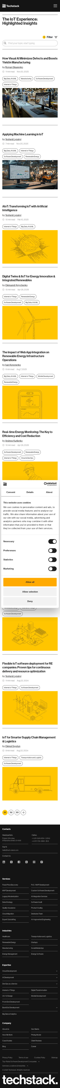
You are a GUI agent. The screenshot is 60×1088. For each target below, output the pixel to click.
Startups (34, 942)
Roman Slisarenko (14, 67)
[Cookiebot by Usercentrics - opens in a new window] (44, 484)
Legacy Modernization (10, 896)
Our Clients (35, 1029)
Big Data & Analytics (9, 1014)
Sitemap (54, 1058)
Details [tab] (30, 492)
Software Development (44, 79)
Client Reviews (36, 1041)
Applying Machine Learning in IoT (22, 134)
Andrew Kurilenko (14, 440)
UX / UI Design (7, 996)
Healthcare (6, 937)
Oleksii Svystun (12, 746)
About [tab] (49, 492)
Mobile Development (45, 376)
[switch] (52, 550)
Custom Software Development (42, 891)
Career (33, 1046)
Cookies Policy (39, 1058)
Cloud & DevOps (27, 458)
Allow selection (30, 591)
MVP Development (9, 891)
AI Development (8, 977)
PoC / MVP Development (40, 885)
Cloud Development (9, 971)
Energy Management (9, 954)
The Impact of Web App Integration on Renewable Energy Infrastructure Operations (25, 356)
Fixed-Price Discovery (10, 885)
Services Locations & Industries (13, 1066)
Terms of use (23, 1058)
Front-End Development (11, 1002)
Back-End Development (10, 1008)
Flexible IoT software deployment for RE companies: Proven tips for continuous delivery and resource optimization (27, 667)
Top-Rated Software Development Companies (19, 1062)
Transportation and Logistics (41, 937)
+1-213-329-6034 (41, 838)
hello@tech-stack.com (10, 850)
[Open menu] (55, 5)
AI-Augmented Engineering (41, 919)
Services (6, 879)
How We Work (7, 1035)
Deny (30, 601)
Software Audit (36, 902)
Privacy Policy (7, 1058)
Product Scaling (37, 908)
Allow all (30, 582)
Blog (4, 1046)
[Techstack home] (10, 5)
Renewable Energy (32, 157)
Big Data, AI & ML (10, 79)
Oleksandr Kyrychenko (16, 285)
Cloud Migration (8, 914)
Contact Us (6, 856)
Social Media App (37, 948)
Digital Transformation (39, 990)
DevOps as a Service (9, 984)
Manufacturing (26, 79)
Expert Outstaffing (9, 919)
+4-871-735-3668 (40, 841)
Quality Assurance (8, 908)
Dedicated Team (37, 914)
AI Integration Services (39, 896)
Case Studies (7, 1041)
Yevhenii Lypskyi (13, 139)
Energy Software (37, 954)
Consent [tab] (10, 492)
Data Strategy (7, 902)
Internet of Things (10, 85)
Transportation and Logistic (31, 758)
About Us (5, 1029)
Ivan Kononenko (13, 365)
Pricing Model (36, 1035)
